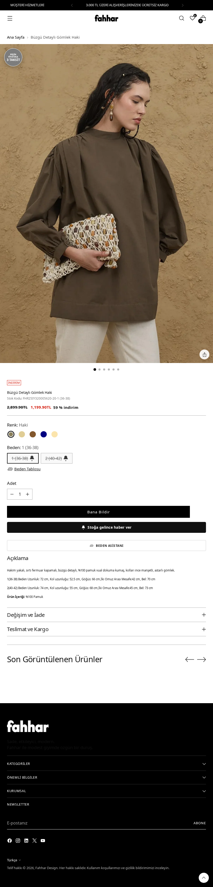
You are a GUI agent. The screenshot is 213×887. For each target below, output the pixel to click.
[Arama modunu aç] (181, 18)
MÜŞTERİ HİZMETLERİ (27, 5)
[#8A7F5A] (11, 434)
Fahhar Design (46, 867)
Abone (200, 823)
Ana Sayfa (15, 37)
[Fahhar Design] (106, 18)
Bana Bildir (98, 511)
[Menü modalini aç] (9, 18)
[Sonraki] (182, 5)
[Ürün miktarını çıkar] (12, 494)
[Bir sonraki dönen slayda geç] (201, 659)
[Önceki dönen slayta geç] (189, 659)
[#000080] (44, 434)
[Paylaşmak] (204, 354)
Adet (11, 483)
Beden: (22, 447)
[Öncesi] (72, 5)
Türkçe (12, 860)
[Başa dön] (204, 878)
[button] (106, 527)
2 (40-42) (53, 458)
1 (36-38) (19, 458)
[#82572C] (33, 434)
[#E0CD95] (22, 434)
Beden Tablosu (27, 468)
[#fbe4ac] (54, 434)
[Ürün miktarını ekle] (27, 494)
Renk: (17, 425)
